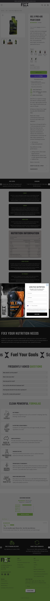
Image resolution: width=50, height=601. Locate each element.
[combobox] (29, 305)
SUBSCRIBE (36, 314)
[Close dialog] (47, 285)
